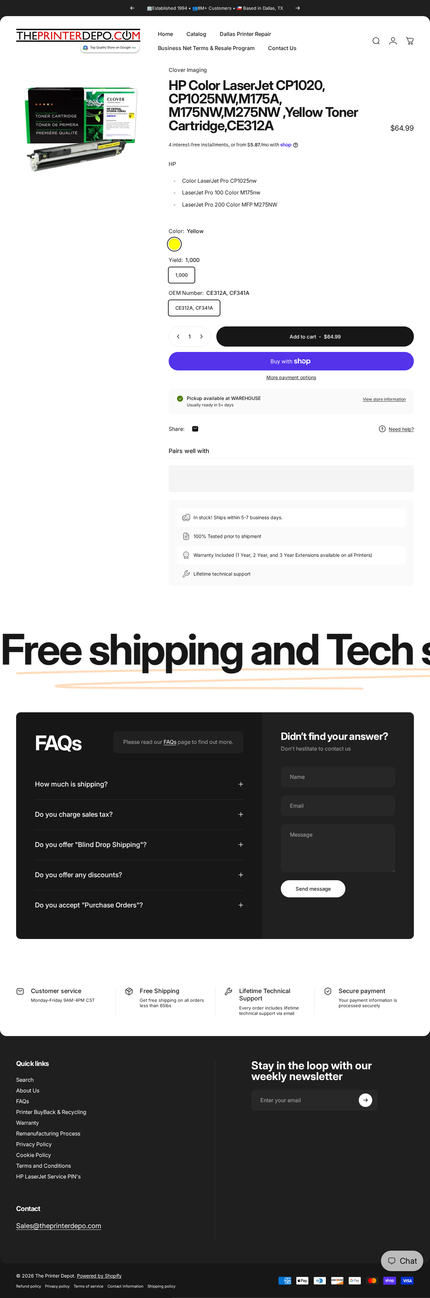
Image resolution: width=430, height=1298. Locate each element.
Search (25, 1079)
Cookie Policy (33, 1155)
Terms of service (88, 1286)
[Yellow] (174, 244)
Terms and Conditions (43, 1165)
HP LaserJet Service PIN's (48, 1176)
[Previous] (132, 8)
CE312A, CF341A (194, 308)
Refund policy (28, 1286)
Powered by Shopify (99, 1276)
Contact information (125, 1286)
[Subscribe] (365, 1100)
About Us (27, 1090)
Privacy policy (57, 1286)
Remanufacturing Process (48, 1133)
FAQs (170, 741)
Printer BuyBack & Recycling (51, 1112)
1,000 (181, 275)
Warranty (27, 1122)
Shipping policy (161, 1286)
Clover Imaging (188, 69)
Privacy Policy (34, 1144)
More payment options (291, 377)
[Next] (297, 8)
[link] (58, 1225)
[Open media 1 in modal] (82, 132)
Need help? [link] (401, 429)
